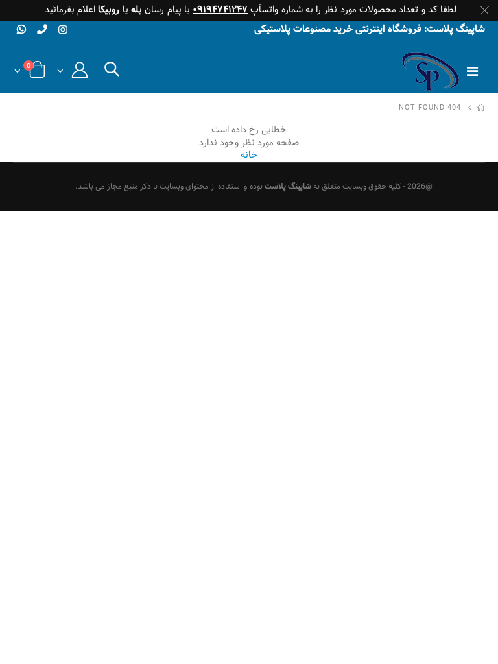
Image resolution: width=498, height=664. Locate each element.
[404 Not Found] (481, 108)
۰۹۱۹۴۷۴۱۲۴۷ (220, 10)
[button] (112, 72)
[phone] (42, 29)
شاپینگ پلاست (288, 186)
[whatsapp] (21, 29)
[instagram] (62, 30)
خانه (249, 155)
